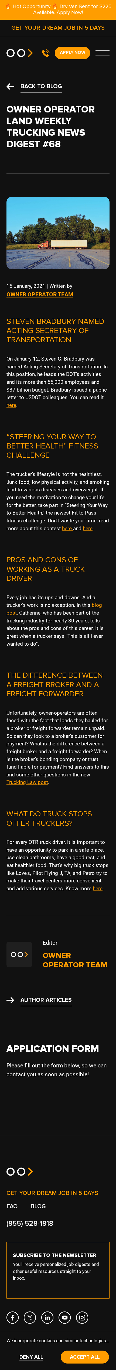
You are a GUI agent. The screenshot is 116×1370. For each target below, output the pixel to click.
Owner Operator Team (39, 294)
